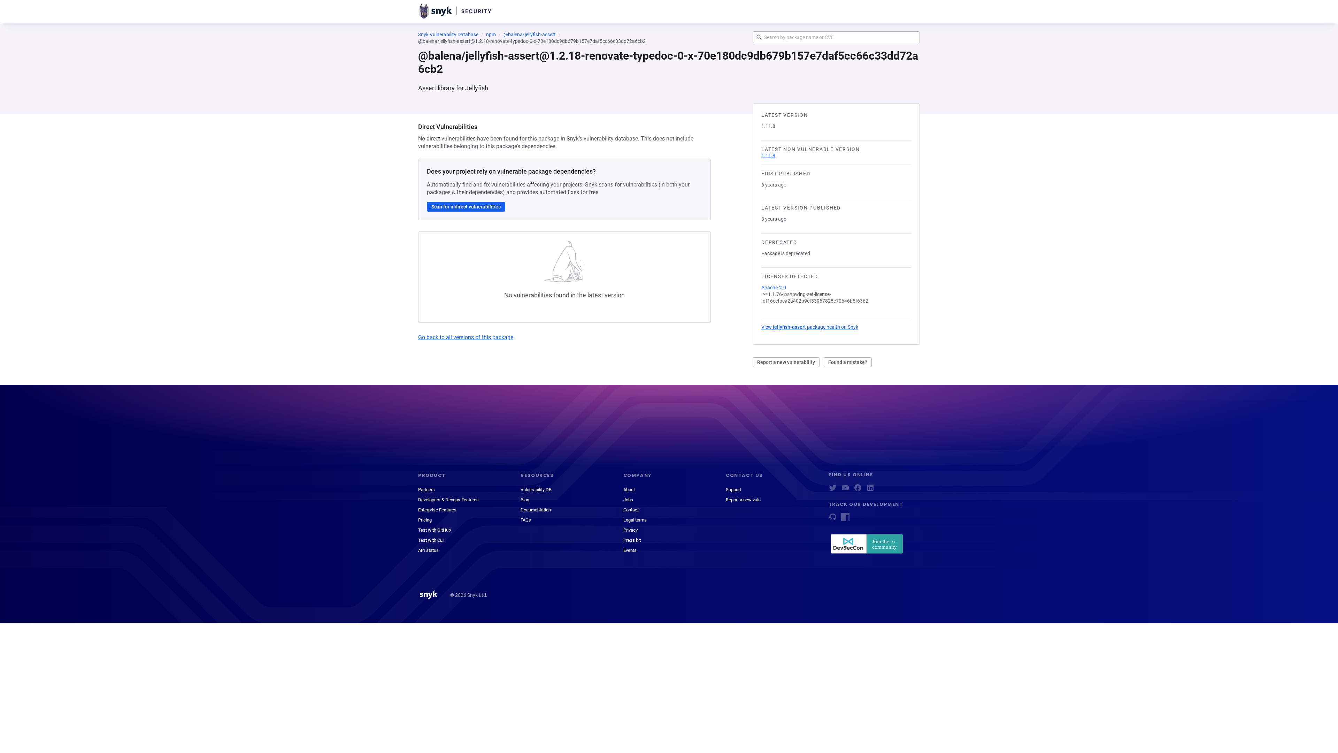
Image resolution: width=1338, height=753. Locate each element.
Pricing (425, 520)
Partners (426, 489)
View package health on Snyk (809, 327)
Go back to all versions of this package (465, 337)
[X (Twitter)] (833, 490)
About (629, 489)
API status (428, 550)
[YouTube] (845, 490)
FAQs (526, 520)
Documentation (536, 509)
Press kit (632, 540)
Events (630, 550)
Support (733, 489)
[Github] (833, 519)
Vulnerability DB (536, 489)
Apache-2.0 (773, 287)
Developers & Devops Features (448, 499)
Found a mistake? (847, 362)
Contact (631, 509)
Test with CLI (431, 540)
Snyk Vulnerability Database (448, 34)
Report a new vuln (743, 499)
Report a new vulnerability (786, 362)
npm (491, 34)
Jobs (628, 499)
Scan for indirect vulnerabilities (466, 207)
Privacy (630, 530)
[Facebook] (858, 490)
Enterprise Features (437, 509)
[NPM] (845, 519)
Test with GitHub (434, 530)
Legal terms (635, 520)
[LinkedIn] (870, 490)
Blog (525, 499)
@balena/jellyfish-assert (529, 34)
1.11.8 (768, 155)
